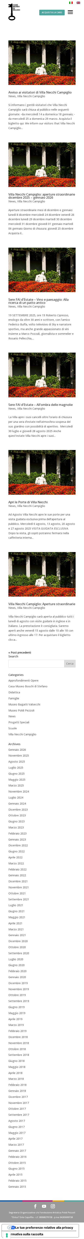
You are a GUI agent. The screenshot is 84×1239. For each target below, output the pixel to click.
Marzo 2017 (16, 1144)
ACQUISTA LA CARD (52, 12)
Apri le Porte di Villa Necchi (28, 502)
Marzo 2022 (16, 863)
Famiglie (13, 698)
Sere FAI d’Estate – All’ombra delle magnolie (40, 405)
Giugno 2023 (16, 821)
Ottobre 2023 (17, 815)
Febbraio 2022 (17, 869)
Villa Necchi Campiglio (31, 96)
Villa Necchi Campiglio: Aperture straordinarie (41, 604)
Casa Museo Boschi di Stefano (27, 686)
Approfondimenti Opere (23, 680)
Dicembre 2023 (18, 809)
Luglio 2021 (15, 905)
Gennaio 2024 (17, 803)
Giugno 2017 (16, 1127)
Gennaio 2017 (17, 1150)
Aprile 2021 (15, 923)
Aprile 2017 (15, 1138)
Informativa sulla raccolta (24, 1234)
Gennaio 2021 (17, 935)
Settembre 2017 (18, 1115)
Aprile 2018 (15, 1073)
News (12, 96)
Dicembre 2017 (18, 1097)
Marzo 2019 (16, 1025)
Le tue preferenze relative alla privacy (44, 1227)
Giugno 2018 (16, 1061)
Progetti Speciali (18, 722)
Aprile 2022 (15, 857)
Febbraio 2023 (17, 833)
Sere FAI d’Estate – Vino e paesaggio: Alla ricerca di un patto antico (38, 301)
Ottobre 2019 (17, 995)
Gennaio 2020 (17, 977)
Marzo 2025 (16, 785)
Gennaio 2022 (17, 875)
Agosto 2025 (16, 761)
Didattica (14, 692)
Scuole (12, 728)
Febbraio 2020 (17, 971)
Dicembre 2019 (18, 983)
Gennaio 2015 (17, 1186)
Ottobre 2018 (17, 1049)
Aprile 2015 (15, 1174)
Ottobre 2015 (17, 1163)
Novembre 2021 (18, 887)
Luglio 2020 (15, 959)
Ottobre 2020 (17, 947)
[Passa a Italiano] (71, 2)
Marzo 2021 (16, 929)
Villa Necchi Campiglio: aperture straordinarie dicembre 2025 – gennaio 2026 (41, 196)
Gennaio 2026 (17, 749)
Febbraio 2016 (17, 1157)
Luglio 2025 (15, 767)
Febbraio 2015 (17, 1180)
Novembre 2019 (18, 989)
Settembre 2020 (18, 953)
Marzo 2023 (16, 827)
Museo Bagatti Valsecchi (24, 704)
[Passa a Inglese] (78, 2)
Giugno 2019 (16, 1007)
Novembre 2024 (18, 791)
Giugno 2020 (16, 965)
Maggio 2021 (16, 917)
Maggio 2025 (16, 779)
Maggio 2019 (16, 1013)
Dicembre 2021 (18, 881)
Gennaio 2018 (17, 1091)
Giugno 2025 (16, 773)
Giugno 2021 (16, 911)
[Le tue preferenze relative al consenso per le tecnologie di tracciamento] (7, 1235)
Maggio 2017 (16, 1133)
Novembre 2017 (18, 1103)
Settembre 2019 (18, 1001)
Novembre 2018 (18, 1043)
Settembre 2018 (18, 1055)
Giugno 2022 (16, 851)
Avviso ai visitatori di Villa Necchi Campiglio (40, 92)
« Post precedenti (19, 652)
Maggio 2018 (16, 1067)
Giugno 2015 (16, 1168)
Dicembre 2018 (18, 1037)
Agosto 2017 (16, 1121)
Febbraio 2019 (17, 1031)
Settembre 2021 (18, 899)
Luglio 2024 (15, 797)
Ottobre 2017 (17, 1109)
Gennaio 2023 (17, 839)
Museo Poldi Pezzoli (21, 710)
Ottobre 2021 (17, 893)
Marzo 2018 (16, 1079)
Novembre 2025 (18, 755)
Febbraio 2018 (17, 1085)
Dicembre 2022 (18, 845)
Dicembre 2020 (18, 941)
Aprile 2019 (15, 1019)
